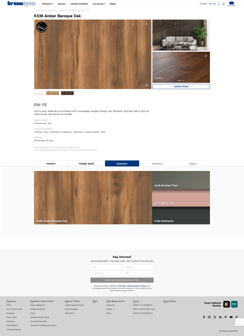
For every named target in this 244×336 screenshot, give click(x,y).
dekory (62, 3)
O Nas (8, 305)
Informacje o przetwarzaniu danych (43, 325)
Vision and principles (14, 309)
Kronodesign (52, 10)
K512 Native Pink (165, 203)
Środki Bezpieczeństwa (115, 301)
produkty (47, 3)
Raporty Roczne (170, 301)
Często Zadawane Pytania (74, 305)
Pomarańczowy (40, 123)
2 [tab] (183, 80)
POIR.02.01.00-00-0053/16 (142, 313)
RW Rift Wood (39, 140)
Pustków (109, 309)
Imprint (32, 313)
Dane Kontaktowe (71, 309)
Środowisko (10, 313)
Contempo (62, 10)
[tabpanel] (181, 35)
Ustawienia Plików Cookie (39, 317)
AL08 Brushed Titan (166, 185)
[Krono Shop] (223, 4)
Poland (203, 4)
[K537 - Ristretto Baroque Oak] (67, 93)
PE (44, 104)
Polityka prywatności (37, 309)
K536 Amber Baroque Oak (78, 10)
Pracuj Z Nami (11, 317)
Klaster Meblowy (12, 325)
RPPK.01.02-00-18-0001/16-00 (144, 309)
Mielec (108, 313)
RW (37, 104)
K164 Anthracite (164, 221)
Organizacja (11, 301)
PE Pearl (49, 140)
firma (112, 3)
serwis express (79, 3)
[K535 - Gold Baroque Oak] (52, 93)
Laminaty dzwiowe (92, 132)
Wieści (95, 301)
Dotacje (136, 301)
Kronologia (10, 321)
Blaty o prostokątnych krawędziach (58, 132)
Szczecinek (110, 305)
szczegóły (99, 3)
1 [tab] (179, 80)
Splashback (78, 132)
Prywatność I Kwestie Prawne (42, 301)
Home (38, 10)
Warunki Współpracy (37, 305)
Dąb (49, 123)
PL (215, 4)
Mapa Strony (69, 313)
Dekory (44, 10)
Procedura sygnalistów (38, 321)
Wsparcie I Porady (72, 301)
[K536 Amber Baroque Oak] (93, 54)
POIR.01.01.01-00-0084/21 (142, 305)
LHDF (103, 132)
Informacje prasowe (13, 330)
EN (210, 4)
